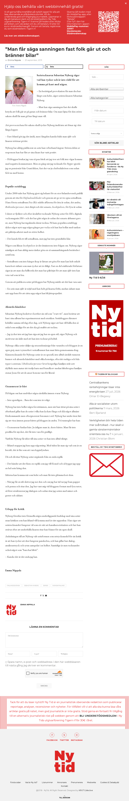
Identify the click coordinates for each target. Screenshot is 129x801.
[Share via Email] (46, 595)
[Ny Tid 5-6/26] (106, 263)
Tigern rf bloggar (108, 374)
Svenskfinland (58, 585)
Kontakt (64, 786)
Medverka (91, 782)
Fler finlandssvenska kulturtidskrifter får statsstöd (115, 185)
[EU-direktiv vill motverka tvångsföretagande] (96, 204)
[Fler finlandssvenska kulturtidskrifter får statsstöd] (96, 186)
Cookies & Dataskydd (109, 782)
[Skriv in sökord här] (106, 77)
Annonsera (62, 782)
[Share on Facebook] (40, 595)
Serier (45, 585)
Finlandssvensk (13, 585)
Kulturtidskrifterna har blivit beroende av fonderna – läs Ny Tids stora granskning (115, 165)
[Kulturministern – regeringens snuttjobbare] (96, 234)
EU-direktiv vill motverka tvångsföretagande (115, 202)
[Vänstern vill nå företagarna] (96, 219)
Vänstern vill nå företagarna (114, 216)
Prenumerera (77, 782)
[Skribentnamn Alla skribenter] (106, 89)
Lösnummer (47, 782)
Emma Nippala (14, 60)
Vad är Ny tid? (31, 782)
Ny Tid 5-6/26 (97, 277)
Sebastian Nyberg (31, 585)
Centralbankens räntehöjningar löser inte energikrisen (104, 387)
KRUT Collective (86, 790)
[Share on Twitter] (43, 595)
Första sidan (15, 782)
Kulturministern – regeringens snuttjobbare (115, 232)
